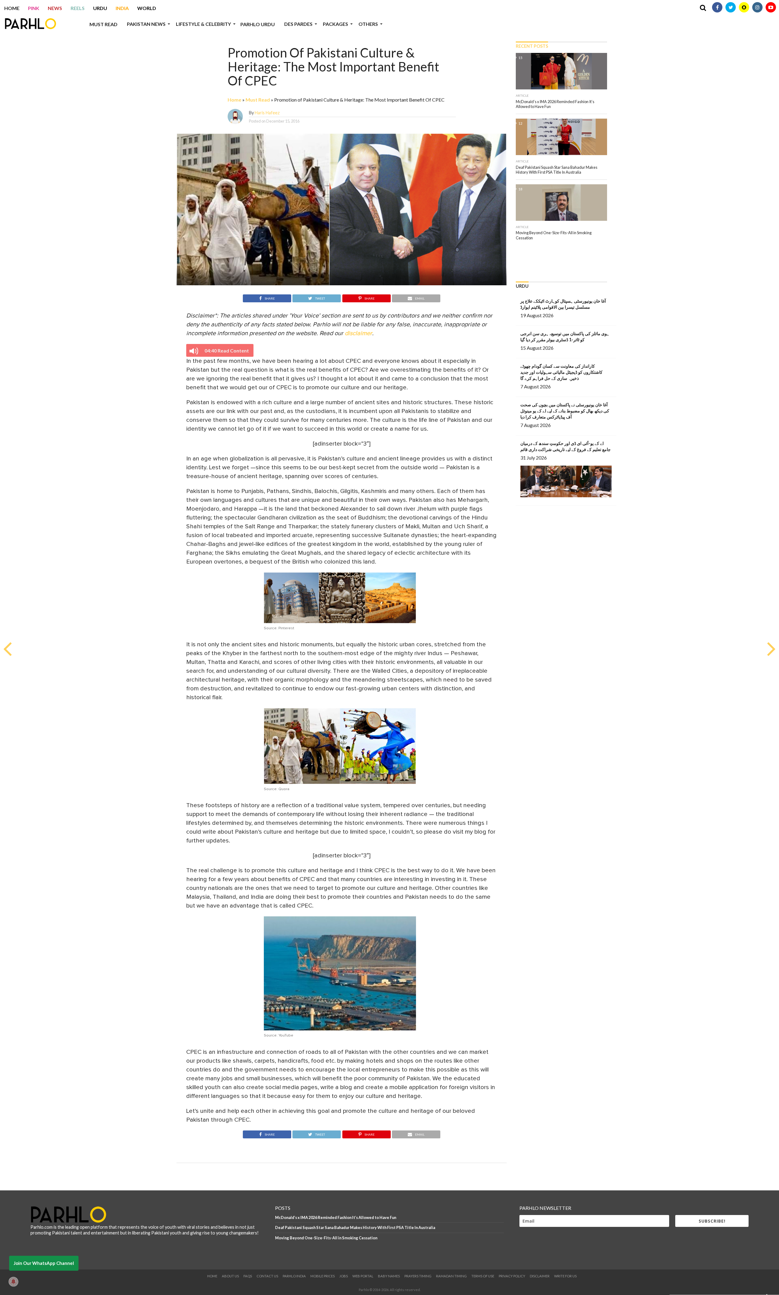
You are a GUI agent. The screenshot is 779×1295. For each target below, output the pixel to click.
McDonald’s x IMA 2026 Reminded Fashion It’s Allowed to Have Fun (335, 1217)
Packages (335, 24)
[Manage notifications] (13, 1281)
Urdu (100, 8)
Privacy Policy (512, 1276)
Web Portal (362, 1276)
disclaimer (358, 333)
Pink (33, 8)
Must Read (103, 24)
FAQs (247, 1276)
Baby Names (389, 1276)
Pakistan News (146, 24)
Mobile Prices (322, 1276)
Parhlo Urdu (257, 24)
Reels (78, 8)
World (146, 8)
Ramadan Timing (451, 1276)
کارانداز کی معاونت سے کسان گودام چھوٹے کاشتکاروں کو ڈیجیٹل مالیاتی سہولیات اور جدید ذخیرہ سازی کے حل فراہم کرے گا (561, 372)
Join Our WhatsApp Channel (44, 1263)
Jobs (343, 1276)
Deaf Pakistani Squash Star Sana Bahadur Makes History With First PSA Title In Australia (355, 1227)
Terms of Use (482, 1276)
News (55, 8)
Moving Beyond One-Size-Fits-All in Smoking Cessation (326, 1237)
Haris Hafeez (267, 112)
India (122, 8)
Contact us (267, 1276)
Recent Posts (532, 46)
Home (11, 8)
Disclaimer (540, 1276)
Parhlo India (294, 1276)
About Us (230, 1276)
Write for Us (565, 1276)
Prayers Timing (417, 1276)
